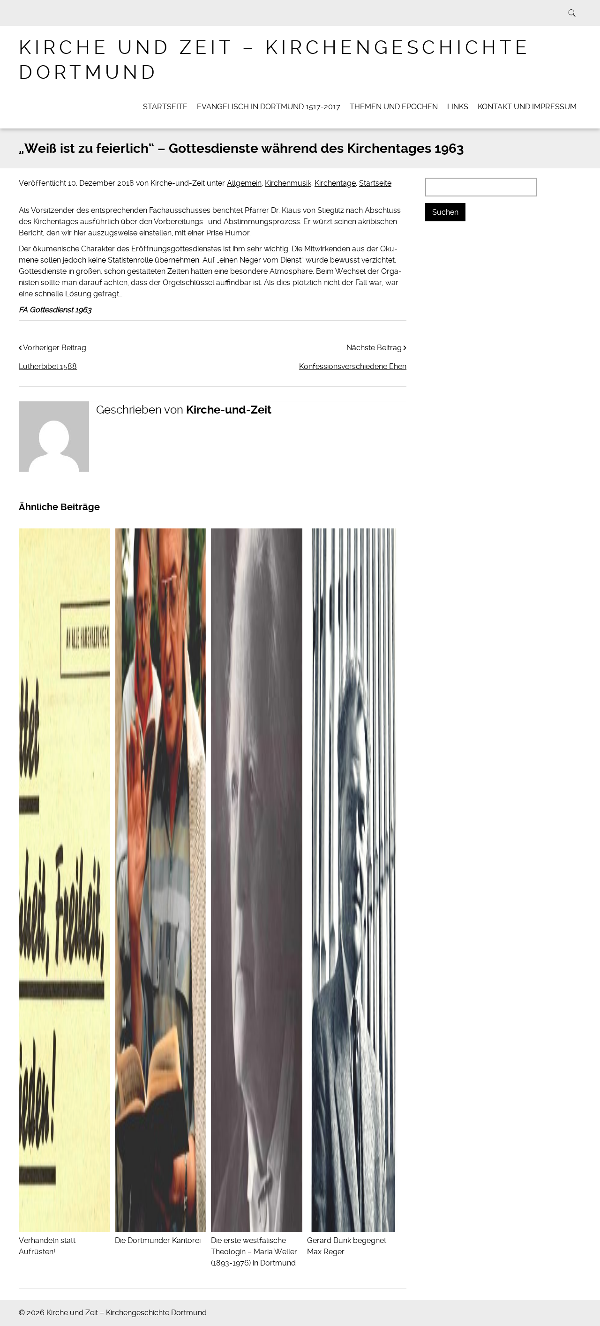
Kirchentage (335, 183)
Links (457, 106)
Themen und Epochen (394, 106)
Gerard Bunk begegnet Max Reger (346, 1246)
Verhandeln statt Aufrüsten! (47, 1246)
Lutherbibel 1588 (48, 366)
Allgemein (244, 183)
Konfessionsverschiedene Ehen (352, 366)
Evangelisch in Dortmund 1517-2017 (268, 106)
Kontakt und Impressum (527, 106)
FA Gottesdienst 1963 (55, 309)
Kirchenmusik (288, 183)
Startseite (165, 106)
